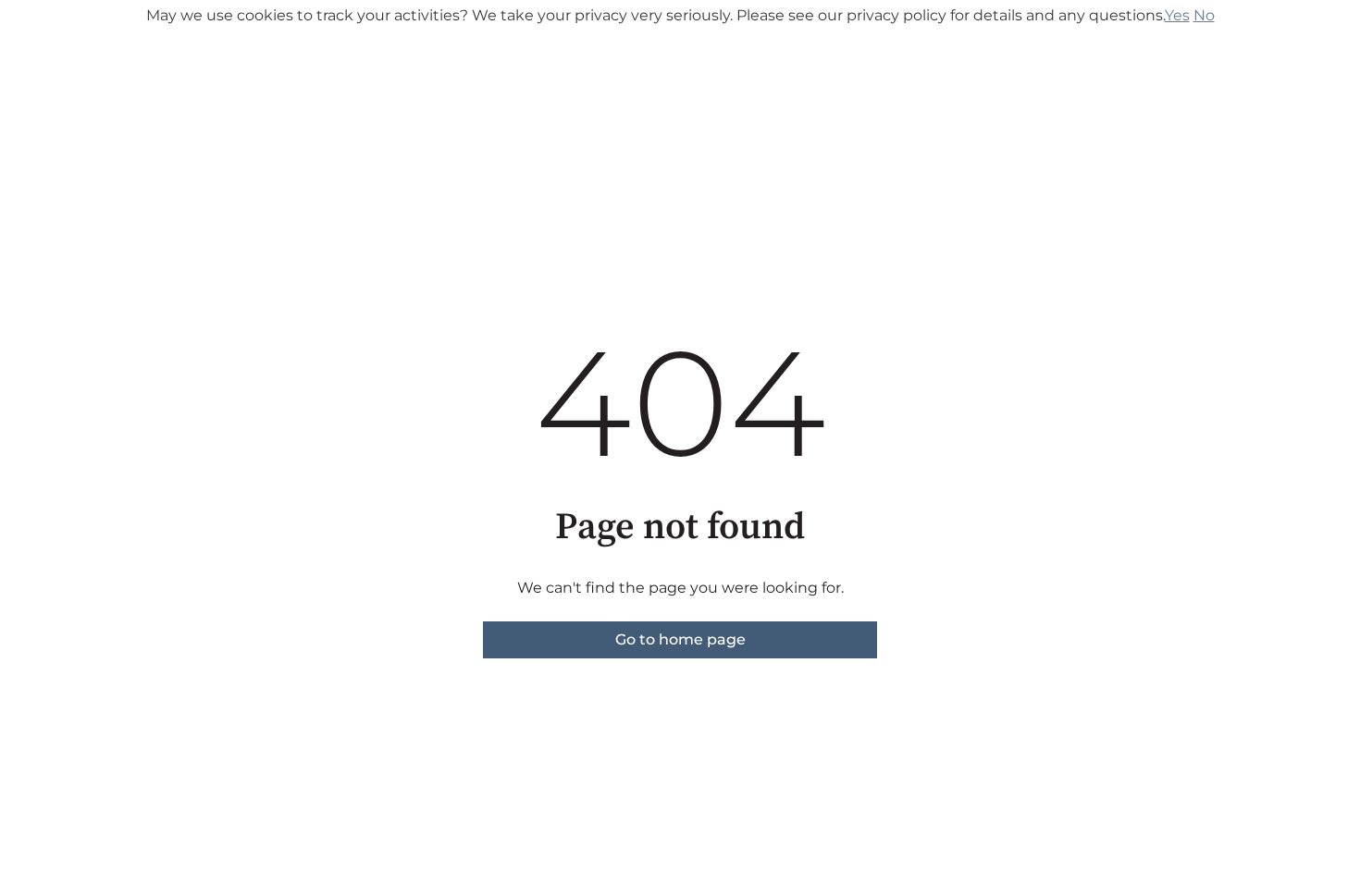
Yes (1177, 15)
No (1204, 15)
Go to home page (680, 639)
